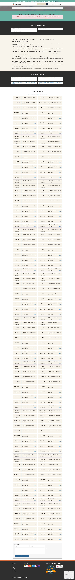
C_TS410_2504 (17, 136)
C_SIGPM (42, 215)
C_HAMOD (42, 332)
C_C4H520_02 (17, 518)
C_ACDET (17, 322)
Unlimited (53, 4)
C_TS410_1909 (42, 459)
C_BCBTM (42, 303)
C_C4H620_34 (17, 102)
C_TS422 (17, 175)
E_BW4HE (42, 371)
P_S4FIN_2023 (42, 386)
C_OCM (17, 249)
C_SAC (42, 224)
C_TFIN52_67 (42, 533)
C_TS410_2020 (42, 503)
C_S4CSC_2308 (17, 430)
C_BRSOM (42, 283)
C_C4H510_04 (17, 503)
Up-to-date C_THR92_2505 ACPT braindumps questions (46, 80)
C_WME (17, 161)
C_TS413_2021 (17, 474)
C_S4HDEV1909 (42, 498)
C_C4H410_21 (17, 489)
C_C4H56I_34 (42, 396)
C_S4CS (42, 234)
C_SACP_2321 (42, 400)
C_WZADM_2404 (42, 102)
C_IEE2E (17, 146)
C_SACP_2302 (17, 440)
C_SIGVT (17, 215)
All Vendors (14, 568)
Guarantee (14, 570)
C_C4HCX (17, 268)
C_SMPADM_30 (17, 528)
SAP (16, 7)
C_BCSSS (17, 288)
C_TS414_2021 (17, 445)
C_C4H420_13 (17, 498)
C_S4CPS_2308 (17, 415)
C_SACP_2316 (42, 405)
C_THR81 (42, 146)
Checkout (14, 572)
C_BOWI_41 (42, 381)
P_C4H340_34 (42, 435)
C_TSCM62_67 (42, 538)
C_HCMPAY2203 (42, 479)
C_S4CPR (17, 156)
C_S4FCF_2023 (17, 107)
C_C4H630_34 (17, 400)
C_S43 (42, 244)
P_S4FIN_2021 (17, 493)
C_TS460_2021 (42, 489)
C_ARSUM (42, 308)
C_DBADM (17, 263)
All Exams (14, 569)
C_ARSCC (17, 312)
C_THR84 (42, 195)
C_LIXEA (42, 249)
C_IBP (17, 361)
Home (50, 4)
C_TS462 (17, 170)
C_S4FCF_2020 (17, 459)
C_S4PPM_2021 (42, 440)
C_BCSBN (17, 298)
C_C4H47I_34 (42, 391)
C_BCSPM (42, 288)
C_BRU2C (17, 283)
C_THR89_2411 (42, 122)
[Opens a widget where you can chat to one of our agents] (69, 575)
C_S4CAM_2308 (17, 425)
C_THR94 (42, 180)
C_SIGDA (17, 219)
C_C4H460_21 (42, 474)
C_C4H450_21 (17, 469)
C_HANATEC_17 (17, 513)
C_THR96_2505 (17, 141)
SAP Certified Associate (20, 7)
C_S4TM (17, 229)
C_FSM (17, 259)
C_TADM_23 (42, 415)
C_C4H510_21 (17, 479)
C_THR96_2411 (17, 126)
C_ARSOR (17, 327)
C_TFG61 (17, 205)
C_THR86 (42, 190)
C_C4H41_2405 (42, 117)
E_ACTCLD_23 (42, 469)
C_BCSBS (42, 293)
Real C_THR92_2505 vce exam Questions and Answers (20, 77)
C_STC (42, 210)
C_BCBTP (17, 303)
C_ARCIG (42, 317)
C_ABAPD (42, 141)
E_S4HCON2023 (17, 420)
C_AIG (17, 352)
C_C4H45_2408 (17, 122)
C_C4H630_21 (17, 464)
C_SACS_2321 (17, 405)
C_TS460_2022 (42, 420)
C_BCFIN (42, 298)
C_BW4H (42, 278)
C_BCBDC (42, 347)
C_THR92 (17, 185)
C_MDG (17, 151)
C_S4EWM (42, 342)
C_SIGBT (42, 219)
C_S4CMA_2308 (42, 425)
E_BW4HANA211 (17, 454)
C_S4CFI (42, 239)
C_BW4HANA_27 (42, 493)
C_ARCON (17, 317)
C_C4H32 (42, 273)
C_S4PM (17, 234)
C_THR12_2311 (17, 396)
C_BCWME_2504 (42, 131)
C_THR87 (17, 190)
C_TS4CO (17, 166)
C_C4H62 (42, 337)
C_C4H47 (17, 347)
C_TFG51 (42, 205)
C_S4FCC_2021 (42, 464)
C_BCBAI (17, 308)
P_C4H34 (42, 156)
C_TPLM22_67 (42, 518)
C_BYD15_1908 (17, 523)
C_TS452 (42, 170)
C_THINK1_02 (17, 97)
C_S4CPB (17, 239)
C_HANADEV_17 (42, 454)
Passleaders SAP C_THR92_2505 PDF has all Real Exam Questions (48, 77)
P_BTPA (42, 352)
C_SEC (17, 224)
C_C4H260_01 (42, 508)
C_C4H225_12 (42, 449)
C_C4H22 (17, 278)
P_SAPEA (17, 366)
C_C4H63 (42, 268)
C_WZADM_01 (42, 445)
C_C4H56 (17, 273)
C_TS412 (42, 175)
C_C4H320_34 (42, 97)
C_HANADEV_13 (42, 376)
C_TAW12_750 (42, 523)
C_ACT (42, 322)
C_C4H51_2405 (17, 117)
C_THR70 (42, 200)
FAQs (13, 567)
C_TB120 (17, 210)
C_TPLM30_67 (42, 528)
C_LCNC (17, 356)
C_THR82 (17, 332)
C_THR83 (17, 200)
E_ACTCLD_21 (17, 508)
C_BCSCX (17, 293)
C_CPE (42, 327)
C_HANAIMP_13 (17, 381)
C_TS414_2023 (17, 391)
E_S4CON (17, 371)
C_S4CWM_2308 (17, 435)
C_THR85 (17, 195)
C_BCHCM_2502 (17, 131)
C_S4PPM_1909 (42, 513)
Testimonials (14, 571)
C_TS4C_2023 (17, 449)
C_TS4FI (42, 161)
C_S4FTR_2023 (42, 107)
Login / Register (59, 4)
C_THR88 (42, 185)
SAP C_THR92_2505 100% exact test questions (18, 80)
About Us (14, 566)
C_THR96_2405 (17, 112)
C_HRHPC (17, 254)
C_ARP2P (42, 312)
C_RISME (42, 356)
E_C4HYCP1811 (17, 484)
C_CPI (42, 263)
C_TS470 (42, 166)
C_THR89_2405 (42, 112)
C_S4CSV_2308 (42, 430)
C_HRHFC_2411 (42, 126)
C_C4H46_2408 (17, 386)
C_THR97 (17, 180)
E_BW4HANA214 (42, 410)
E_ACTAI (42, 361)
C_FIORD (17, 337)
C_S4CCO (17, 244)
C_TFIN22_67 (17, 538)
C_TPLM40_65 (17, 533)
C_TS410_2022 (17, 410)
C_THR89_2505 (42, 136)
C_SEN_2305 (42, 484)
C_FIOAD (42, 259)
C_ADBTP (42, 151)
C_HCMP (42, 254)
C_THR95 (17, 342)
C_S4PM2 (42, 229)
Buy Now (35, 108)
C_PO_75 (17, 376)
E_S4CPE (42, 366)
